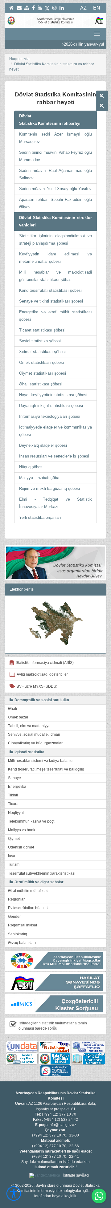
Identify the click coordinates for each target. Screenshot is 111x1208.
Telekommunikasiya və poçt (31, 821)
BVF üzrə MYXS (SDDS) (36, 686)
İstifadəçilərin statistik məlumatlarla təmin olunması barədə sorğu (52, 1026)
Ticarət (13, 804)
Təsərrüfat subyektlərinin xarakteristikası (41, 873)
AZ (83, 7)
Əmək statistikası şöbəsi (41, 362)
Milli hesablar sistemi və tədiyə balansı (40, 761)
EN (96, 7)
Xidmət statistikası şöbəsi (42, 351)
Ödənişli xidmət (21, 847)
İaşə (11, 856)
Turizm (13, 864)
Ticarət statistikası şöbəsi (42, 330)
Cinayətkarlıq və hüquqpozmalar (35, 743)
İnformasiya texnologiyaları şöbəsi (49, 416)
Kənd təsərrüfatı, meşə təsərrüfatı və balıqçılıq (46, 769)
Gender (14, 916)
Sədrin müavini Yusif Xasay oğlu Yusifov (55, 188)
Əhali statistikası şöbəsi (40, 384)
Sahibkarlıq (17, 934)
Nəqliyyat (16, 813)
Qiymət (14, 838)
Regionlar (16, 899)
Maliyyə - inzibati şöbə (39, 477)
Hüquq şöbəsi (31, 467)
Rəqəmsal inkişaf (22, 925)
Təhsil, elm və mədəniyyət (29, 726)
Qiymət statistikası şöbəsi (42, 373)
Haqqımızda (19, 59)
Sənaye (14, 778)
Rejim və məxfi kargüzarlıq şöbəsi (49, 488)
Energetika (17, 786)
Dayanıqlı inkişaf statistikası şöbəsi (51, 405)
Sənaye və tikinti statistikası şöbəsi (51, 301)
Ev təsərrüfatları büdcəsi (28, 908)
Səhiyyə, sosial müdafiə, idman (34, 734)
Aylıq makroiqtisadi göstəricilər (41, 674)
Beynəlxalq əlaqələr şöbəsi (43, 445)
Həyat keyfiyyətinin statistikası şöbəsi (53, 394)
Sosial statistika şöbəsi (40, 341)
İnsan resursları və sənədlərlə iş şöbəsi (54, 456)
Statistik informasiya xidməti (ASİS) (44, 663)
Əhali (12, 708)
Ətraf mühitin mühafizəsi (28, 891)
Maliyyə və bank (21, 830)
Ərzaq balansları (22, 943)
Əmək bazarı (18, 717)
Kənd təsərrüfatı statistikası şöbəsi (50, 290)
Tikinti (13, 795)
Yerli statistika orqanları (40, 517)
